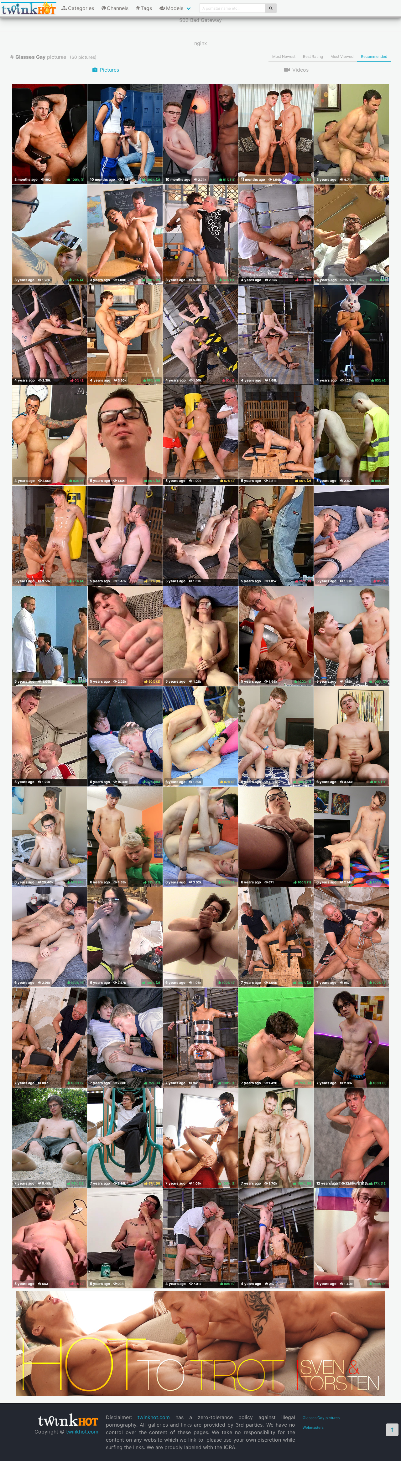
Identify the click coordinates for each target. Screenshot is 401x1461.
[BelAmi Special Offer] (200, 1394)
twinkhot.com (82, 1431)
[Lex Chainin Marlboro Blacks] (200, 636)
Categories (81, 8)
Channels (117, 8)
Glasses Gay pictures (321, 1417)
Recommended (374, 56)
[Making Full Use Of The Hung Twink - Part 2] (200, 536)
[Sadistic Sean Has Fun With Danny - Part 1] (276, 1238)
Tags (146, 8)
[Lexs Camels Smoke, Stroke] (125, 1238)
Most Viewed (342, 56)
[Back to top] (392, 1429)
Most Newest (283, 56)
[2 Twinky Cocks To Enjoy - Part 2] (276, 335)
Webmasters (313, 1427)
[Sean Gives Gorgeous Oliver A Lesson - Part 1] (49, 736)
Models (174, 8)
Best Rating (313, 56)
